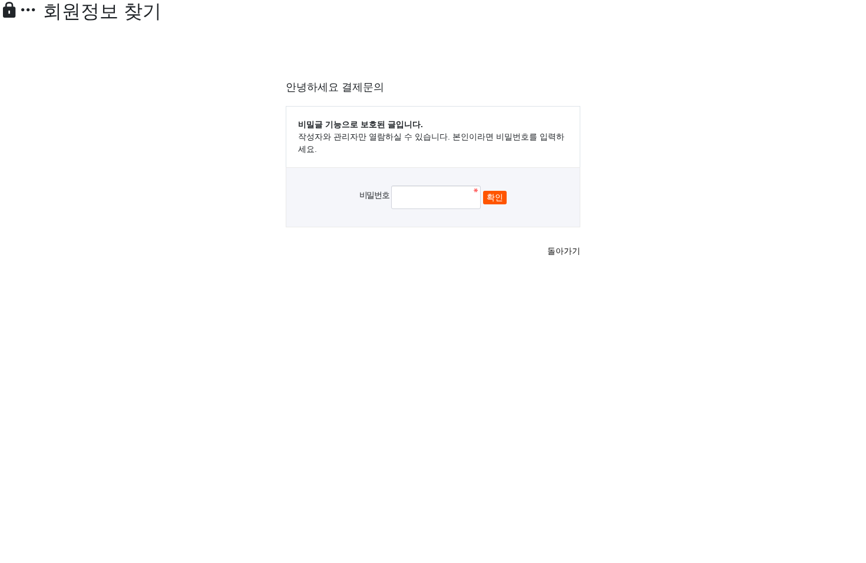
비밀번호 (374, 195)
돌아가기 (563, 251)
